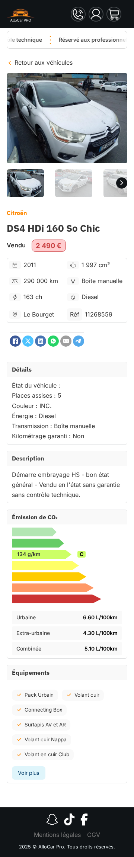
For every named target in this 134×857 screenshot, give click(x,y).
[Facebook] (15, 341)
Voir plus (28, 773)
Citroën (17, 212)
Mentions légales (57, 834)
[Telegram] (78, 341)
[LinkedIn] (40, 341)
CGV (93, 834)
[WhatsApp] (53, 341)
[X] (28, 341)
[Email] (65, 341)
